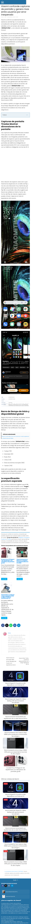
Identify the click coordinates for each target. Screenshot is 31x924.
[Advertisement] (15, 165)
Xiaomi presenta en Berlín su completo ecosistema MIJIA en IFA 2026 (22, 561)
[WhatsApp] (11, 625)
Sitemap (9, 921)
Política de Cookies (12, 923)
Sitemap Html (24, 923)
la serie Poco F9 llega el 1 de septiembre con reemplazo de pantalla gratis (7, 561)
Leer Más (4, 579)
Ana (9, 633)
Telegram (21, 537)
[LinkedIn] (15, 625)
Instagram (27, 537)
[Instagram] (8, 885)
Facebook (3, 539)
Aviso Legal (4, 921)
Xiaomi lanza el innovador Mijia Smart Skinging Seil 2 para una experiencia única (11, 661)
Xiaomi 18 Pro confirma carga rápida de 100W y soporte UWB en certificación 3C (7, 596)
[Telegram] (18, 625)
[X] (7, 625)
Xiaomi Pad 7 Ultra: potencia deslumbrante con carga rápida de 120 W (24, 661)
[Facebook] (3, 625)
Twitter (9, 539)
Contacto (13, 921)
